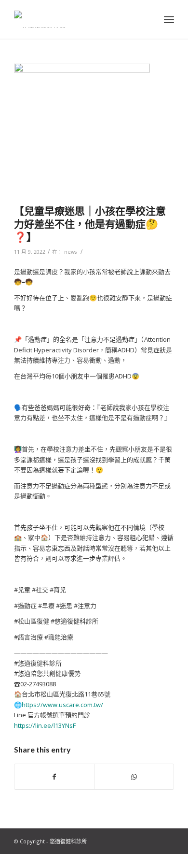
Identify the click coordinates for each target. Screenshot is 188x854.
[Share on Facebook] (54, 776)
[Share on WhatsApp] (134, 776)
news (70, 251)
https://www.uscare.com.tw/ (62, 704)
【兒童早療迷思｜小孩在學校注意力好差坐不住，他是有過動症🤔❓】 (90, 223)
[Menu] (169, 19)
